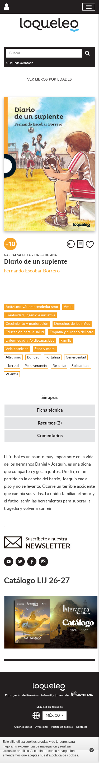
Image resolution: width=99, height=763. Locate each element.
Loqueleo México (49, 25)
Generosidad (76, 357)
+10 (10, 244)
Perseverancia (36, 366)
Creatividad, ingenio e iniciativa (30, 315)
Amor (68, 307)
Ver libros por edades (49, 79)
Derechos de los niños (72, 324)
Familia (66, 340)
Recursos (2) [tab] (50, 423)
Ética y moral (44, 349)
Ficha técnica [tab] (50, 410)
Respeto (59, 366)
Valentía (12, 374)
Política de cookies (62, 727)
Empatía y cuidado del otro (71, 332)
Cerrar (91, 750)
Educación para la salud (25, 332)
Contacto (81, 727)
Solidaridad (80, 366)
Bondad (33, 357)
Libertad (12, 366)
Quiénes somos (23, 727)
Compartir (71, 244)
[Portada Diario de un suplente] (49, 164)
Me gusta (90, 244)
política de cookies (64, 755)
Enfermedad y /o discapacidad (30, 340)
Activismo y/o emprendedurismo (32, 307)
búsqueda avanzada (19, 62)
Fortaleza (52, 357)
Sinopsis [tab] (49, 397)
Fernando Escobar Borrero (32, 271)
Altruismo (13, 357)
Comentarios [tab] (50, 435)
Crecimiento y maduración (27, 324)
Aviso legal (41, 727)
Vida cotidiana (17, 349)
